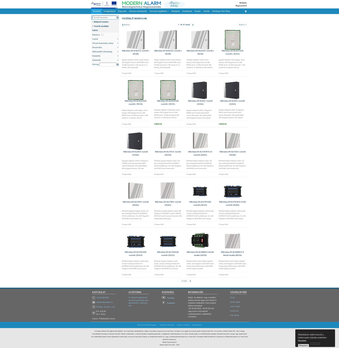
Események (187, 11)
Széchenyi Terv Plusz (221, 11)
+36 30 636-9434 (102, 298)
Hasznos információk (138, 11)
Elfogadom (303, 345)
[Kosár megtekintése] (246, 11)
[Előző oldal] (176, 25)
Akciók (206, 11)
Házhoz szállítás (183, 325)
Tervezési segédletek (158, 11)
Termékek (96, 11)
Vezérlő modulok (101, 26)
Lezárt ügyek (235, 306)
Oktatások (175, 11)
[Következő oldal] (193, 25)
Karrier (198, 11)
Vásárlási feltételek (166, 325)
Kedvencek (234, 311)
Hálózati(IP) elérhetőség (102, 52)
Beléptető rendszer (101, 22)
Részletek (302, 340)
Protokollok (97, 47)
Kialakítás (96, 56)
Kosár (232, 297)
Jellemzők (96, 60)
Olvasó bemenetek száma (102, 43)
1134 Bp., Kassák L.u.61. (105, 307)
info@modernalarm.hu (104, 302)
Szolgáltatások (109, 11)
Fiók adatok (234, 315)
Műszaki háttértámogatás (147, 325)
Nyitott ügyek (235, 302)
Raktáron (96, 35)
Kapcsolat (122, 11)
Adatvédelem (197, 325)
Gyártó (95, 39)
